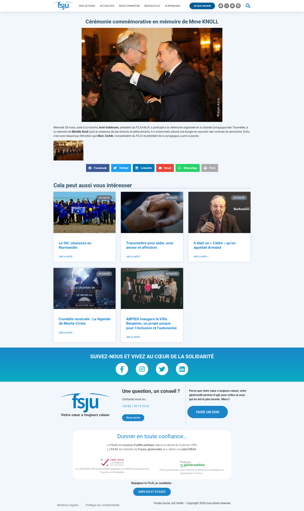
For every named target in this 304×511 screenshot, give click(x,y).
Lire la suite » (66, 256)
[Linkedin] (238, 5)
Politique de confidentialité (102, 505)
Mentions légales (68, 505)
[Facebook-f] (122, 369)
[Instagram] (226, 5)
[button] (248, 6)
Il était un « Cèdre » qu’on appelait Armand (215, 245)
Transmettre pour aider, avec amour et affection (150, 245)
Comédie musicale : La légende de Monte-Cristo (84, 321)
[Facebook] (220, 5)
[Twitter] (232, 5)
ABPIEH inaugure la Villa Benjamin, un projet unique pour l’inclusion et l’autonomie (151, 323)
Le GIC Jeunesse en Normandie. (75, 245)
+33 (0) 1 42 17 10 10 (135, 406)
